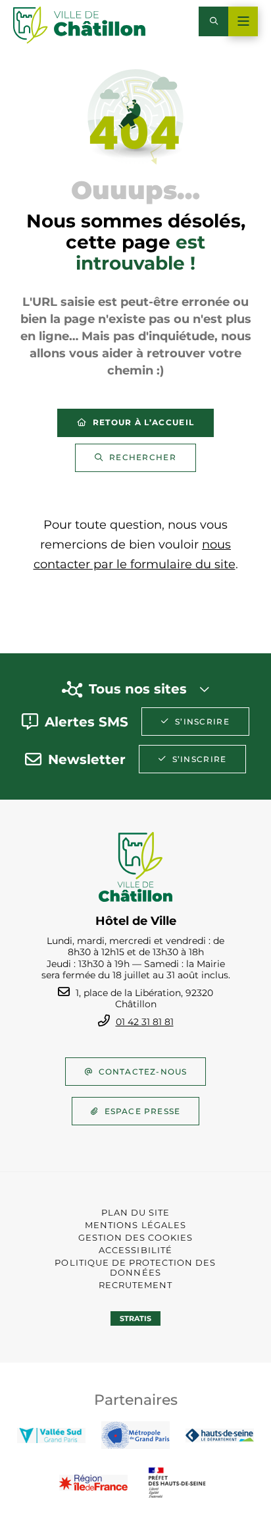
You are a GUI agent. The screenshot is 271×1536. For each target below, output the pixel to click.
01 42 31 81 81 (145, 1022)
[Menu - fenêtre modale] (243, 21)
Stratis (135, 1318)
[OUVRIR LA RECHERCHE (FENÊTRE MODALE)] (213, 21)
